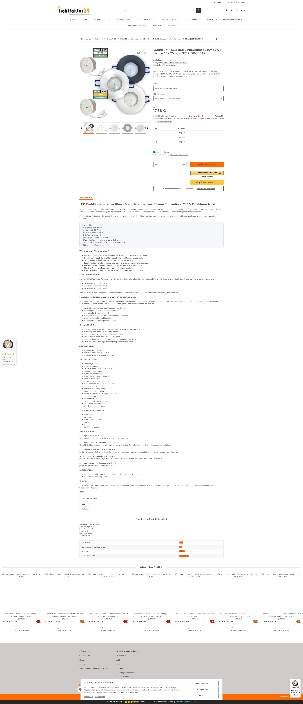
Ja (180, 547)
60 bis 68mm (184, 555)
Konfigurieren (202, 689)
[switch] (295, 695)
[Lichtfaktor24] (73, 10)
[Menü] (299, 680)
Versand (172, 116)
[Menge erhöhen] (184, 164)
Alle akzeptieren (202, 683)
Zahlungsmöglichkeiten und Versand (94, 668)
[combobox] (188, 88)
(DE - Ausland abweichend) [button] (179, 155)
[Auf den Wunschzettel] (144, 52)
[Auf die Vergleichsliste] (138, 52)
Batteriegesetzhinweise (125, 672)
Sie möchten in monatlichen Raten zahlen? (188, 189)
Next (148, 128)
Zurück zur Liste (86, 39)
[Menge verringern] (156, 164)
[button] (226, 10)
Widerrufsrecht (122, 677)
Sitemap (119, 664)
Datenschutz (100, 697)
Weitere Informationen (206, 189)
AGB (118, 660)
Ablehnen (203, 696)
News (230, 2)
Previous (81, 128)
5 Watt (182, 551)
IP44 (181, 542)
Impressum (88, 697)
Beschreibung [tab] (86, 197)
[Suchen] (198, 10)
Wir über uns (219, 2)
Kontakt (82, 664)
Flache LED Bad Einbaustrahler (174, 62)
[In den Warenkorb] (81, 47)
